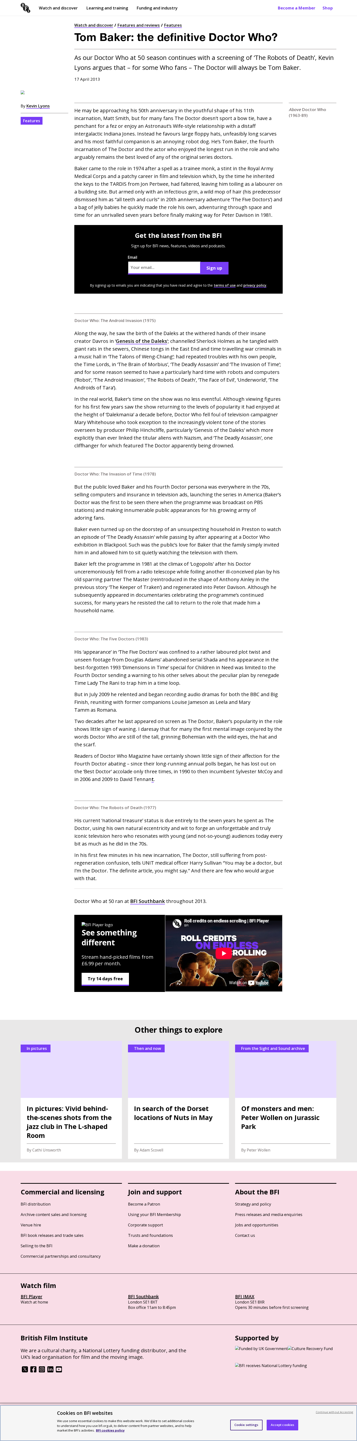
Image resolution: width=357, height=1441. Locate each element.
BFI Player (31, 1296)
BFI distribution (36, 1204)
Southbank (147, 901)
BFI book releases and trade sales (52, 1235)
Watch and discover (58, 8)
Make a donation (144, 1245)
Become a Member (296, 8)
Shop (328, 8)
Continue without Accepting (334, 1412)
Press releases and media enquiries (268, 1214)
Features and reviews (138, 25)
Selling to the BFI (36, 1245)
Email (132, 257)
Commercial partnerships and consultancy (61, 1256)
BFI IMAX (244, 1296)
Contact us (245, 1235)
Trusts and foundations (150, 1235)
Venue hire (31, 1225)
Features (173, 25)
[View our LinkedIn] (50, 1371)
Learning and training (107, 8)
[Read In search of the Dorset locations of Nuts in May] (178, 1100)
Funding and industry (157, 8)
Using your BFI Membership (154, 1214)
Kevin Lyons (38, 106)
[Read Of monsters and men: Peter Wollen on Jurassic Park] (285, 1100)
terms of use (225, 285)
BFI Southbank (143, 1296)
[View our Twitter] (25, 1371)
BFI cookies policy (110, 1430)
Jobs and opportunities (256, 1225)
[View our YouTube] (59, 1371)
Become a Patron (144, 1204)
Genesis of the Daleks (141, 341)
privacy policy (254, 285)
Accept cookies (282, 1425)
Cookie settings (246, 1425)
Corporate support (145, 1225)
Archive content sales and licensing (54, 1214)
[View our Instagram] (42, 1371)
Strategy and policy (253, 1204)
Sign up (214, 268)
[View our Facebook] (33, 1371)
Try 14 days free (105, 979)
